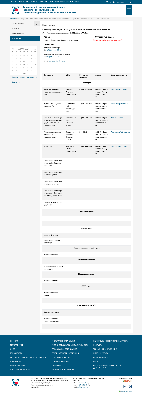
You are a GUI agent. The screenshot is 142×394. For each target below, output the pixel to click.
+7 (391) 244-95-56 (54, 50)
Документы (15, 361)
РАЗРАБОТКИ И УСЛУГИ (57, 2)
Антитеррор (98, 361)
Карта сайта (35, 387)
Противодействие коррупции (65, 353)
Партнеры (56, 365)
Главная (12, 19)
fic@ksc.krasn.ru (82, 387)
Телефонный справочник (105, 349)
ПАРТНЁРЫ (79, 2)
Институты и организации (64, 341)
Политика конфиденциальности (42, 385)
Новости (14, 341)
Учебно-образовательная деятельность (70, 345)
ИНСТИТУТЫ (23, 2)
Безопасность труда (61, 357)
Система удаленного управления (24, 77)
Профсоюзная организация (64, 349)
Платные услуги (100, 353)
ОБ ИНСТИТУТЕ (18, 24)
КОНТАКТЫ (70, 2)
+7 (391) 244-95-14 (54, 57)
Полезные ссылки (60, 361)
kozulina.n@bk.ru (117, 118)
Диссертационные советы (22, 369)
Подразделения (17, 365)
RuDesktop (16, 82)
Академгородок (100, 357)
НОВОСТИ (16, 29)
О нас (12, 349)
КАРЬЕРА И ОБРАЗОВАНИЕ (38, 2)
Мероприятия (16, 345)
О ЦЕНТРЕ (14, 2)
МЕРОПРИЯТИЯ (18, 34)
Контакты (97, 345)
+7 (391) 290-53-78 (83, 385)
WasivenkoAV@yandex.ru (120, 132)
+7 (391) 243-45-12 (82, 383)
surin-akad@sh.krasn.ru (119, 104)
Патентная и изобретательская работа (110, 341)
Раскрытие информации (63, 369)
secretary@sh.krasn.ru (57, 61)
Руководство (16, 353)
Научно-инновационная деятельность (28, 357)
